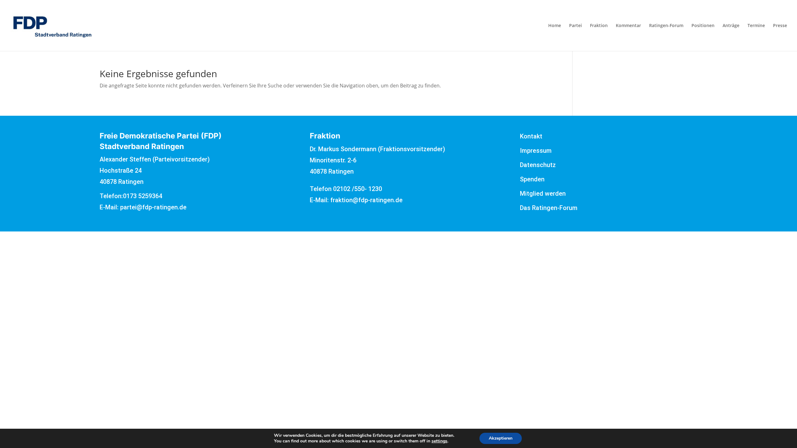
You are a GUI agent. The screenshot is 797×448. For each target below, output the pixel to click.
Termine (756, 25)
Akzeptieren (500, 438)
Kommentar (628, 25)
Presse (780, 25)
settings (439, 441)
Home (554, 25)
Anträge (731, 25)
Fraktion (599, 25)
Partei (575, 25)
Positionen (702, 25)
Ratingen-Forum (666, 25)
